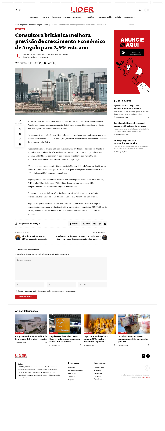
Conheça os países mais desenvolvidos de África (125, 141)
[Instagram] (19, 10)
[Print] (54, 63)
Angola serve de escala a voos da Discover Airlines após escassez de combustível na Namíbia (64, 339)
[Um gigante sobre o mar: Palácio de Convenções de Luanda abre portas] (31, 324)
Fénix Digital (146, 377)
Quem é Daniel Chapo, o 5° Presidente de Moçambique (127, 107)
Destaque (20, 29)
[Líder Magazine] (82, 10)
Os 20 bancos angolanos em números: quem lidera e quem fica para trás (133, 339)
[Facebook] (17, 10)
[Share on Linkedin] (40, 63)
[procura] (136, 10)
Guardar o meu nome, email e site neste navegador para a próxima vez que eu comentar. (47, 291)
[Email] (45, 63)
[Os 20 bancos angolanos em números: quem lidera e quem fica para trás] (134, 324)
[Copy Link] (49, 63)
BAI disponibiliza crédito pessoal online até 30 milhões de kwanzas (130, 124)
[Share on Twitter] (35, 63)
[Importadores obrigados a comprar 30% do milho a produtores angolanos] (100, 324)
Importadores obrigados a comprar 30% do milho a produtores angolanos (96, 339)
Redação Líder (27, 54)
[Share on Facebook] (31, 63)
